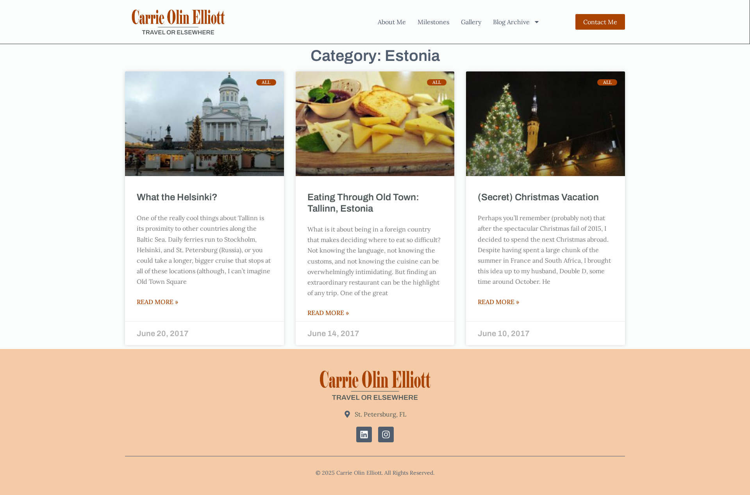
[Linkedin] (364, 434)
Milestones (433, 22)
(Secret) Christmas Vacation (538, 197)
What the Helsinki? (177, 197)
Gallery (471, 22)
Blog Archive (511, 22)
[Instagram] (386, 434)
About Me (392, 22)
